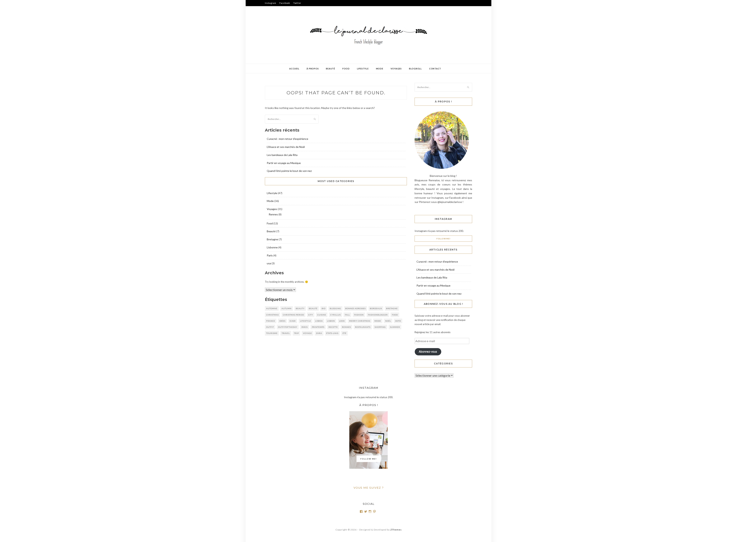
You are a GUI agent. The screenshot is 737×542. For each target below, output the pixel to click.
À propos (313, 68)
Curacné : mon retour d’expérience (287, 138)
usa (269, 263)
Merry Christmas (359, 321)
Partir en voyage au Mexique (284, 163)
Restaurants (362, 327)
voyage (307, 333)
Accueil (294, 68)
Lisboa (319, 321)
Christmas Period (293, 315)
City (310, 315)
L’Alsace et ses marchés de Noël (286, 146)
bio (324, 308)
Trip (296, 333)
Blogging (335, 308)
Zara (319, 333)
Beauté (330, 68)
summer (395, 327)
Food (346, 68)
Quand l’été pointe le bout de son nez (289, 170)
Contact (435, 68)
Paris (270, 255)
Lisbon (331, 321)
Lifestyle (363, 68)
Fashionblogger (378, 315)
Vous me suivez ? (369, 487)
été (344, 333)
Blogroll (415, 68)
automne (271, 308)
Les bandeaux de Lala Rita (282, 155)
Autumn (287, 308)
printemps (318, 327)
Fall (347, 315)
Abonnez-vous (428, 351)
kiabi (293, 321)
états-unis (332, 333)
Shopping (380, 327)
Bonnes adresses (355, 308)
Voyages (396, 68)
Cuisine (321, 315)
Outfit (270, 327)
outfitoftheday (287, 327)
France (270, 321)
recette (333, 327)
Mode (379, 68)
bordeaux (376, 308)
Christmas (272, 315)
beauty (300, 308)
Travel (286, 333)
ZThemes (396, 529)
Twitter (297, 3)
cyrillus (335, 315)
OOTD (398, 321)
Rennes (273, 214)
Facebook (284, 3)
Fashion (359, 315)
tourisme (272, 333)
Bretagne (272, 239)
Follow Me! (443, 238)
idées (282, 321)
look (342, 321)
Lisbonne (272, 247)
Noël (388, 321)
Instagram (270, 3)
